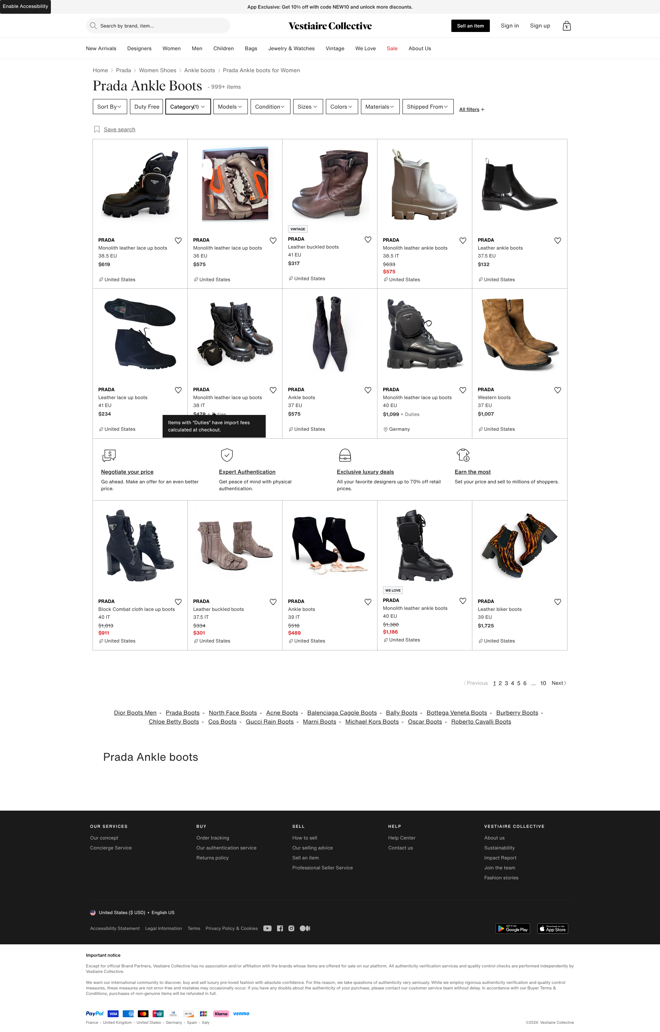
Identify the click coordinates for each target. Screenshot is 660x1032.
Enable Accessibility (25, 6)
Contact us (400, 848)
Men (197, 48)
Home (100, 70)
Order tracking (212, 838)
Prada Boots (182, 713)
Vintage (335, 48)
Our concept (104, 838)
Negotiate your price (127, 472)
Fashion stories (501, 877)
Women (172, 48)
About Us (420, 48)
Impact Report (500, 857)
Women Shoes (157, 70)
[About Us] (436, 48)
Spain (192, 1022)
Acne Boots (282, 713)
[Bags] (262, 48)
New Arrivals (101, 48)
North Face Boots (233, 713)
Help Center (402, 838)
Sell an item (470, 25)
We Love (365, 48)
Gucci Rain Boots (270, 721)
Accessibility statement (115, 928)
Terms (193, 928)
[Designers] (157, 48)
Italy (206, 1022)
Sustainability (499, 848)
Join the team (499, 867)
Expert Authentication (247, 472)
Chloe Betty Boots (174, 721)
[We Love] (381, 48)
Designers (139, 48)
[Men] (208, 48)
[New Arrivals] (121, 48)
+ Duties (216, 414)
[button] (567, 26)
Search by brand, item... (127, 25)
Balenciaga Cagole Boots (342, 713)
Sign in (510, 25)
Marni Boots (319, 721)
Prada (123, 70)
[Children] (239, 48)
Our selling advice (312, 848)
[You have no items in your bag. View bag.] (567, 26)
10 (543, 683)
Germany (174, 1022)
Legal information (163, 928)
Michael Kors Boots (372, 721)
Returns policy (212, 857)
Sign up (540, 25)
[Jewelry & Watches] (320, 48)
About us (494, 838)
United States (149, 1022)
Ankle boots (199, 70)
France (92, 1022)
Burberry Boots (517, 713)
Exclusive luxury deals (365, 472)
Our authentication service (226, 848)
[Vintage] (350, 48)
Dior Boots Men (135, 713)
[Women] (186, 48)
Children (223, 48)
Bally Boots (401, 713)
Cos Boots (222, 721)
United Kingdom (117, 1022)
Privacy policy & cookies (232, 928)
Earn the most (473, 472)
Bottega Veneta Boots (457, 713)
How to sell (304, 838)
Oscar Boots (425, 721)
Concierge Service (111, 848)
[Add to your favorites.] (178, 241)
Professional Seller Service (322, 867)
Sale (392, 48)
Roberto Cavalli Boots (481, 721)
